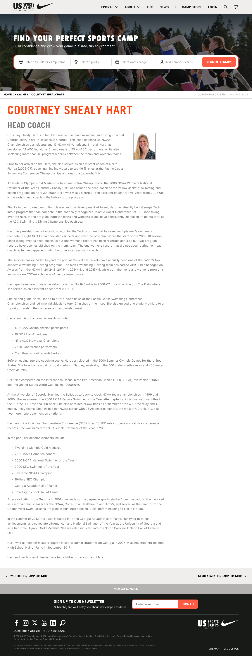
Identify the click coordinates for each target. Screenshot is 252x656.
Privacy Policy (123, 636)
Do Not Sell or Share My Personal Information (41, 639)
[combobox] (46, 62)
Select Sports (89, 62)
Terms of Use (230, 648)
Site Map (214, 648)
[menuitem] (109, 7)
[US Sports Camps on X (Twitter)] (35, 623)
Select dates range (134, 62)
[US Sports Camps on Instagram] (26, 623)
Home (8, 94)
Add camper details (179, 62)
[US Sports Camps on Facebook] (16, 623)
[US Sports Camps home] (33, 7)
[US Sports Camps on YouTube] (44, 623)
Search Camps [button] (219, 62)
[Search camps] (62, 623)
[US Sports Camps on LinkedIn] (53, 623)
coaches (21, 94)
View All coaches (126, 589)
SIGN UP (188, 604)
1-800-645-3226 (53, 631)
